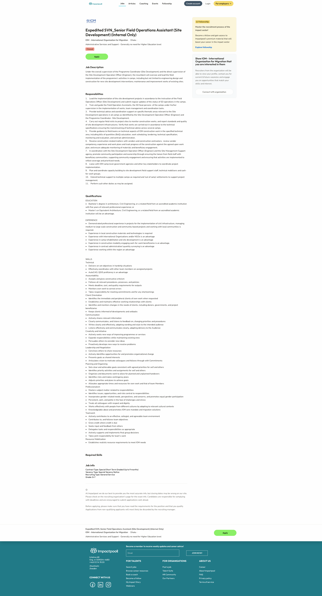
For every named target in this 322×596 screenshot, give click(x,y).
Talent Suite (168, 570)
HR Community (169, 574)
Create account (193, 3)
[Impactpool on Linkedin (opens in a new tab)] (100, 587)
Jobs (122, 3)
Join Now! (197, 553)
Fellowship (167, 3)
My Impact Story (133, 582)
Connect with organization (214, 92)
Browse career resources (137, 570)
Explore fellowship (203, 47)
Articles (131, 3)
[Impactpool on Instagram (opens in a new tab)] (108, 587)
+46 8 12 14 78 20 (97, 562)
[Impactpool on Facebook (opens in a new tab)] (92, 587)
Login (207, 3)
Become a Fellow (133, 578)
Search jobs (131, 567)
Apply (96, 56)
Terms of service (206, 582)
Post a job (167, 567)
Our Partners (168, 578)
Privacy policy (205, 578)
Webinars (130, 586)
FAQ (201, 574)
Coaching (143, 3)
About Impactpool (207, 570)
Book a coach (132, 574)
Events (155, 3)
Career (202, 567)
